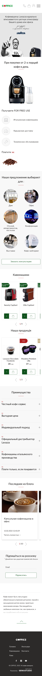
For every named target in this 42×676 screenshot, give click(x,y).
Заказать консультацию (21, 262)
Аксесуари (26, 647)
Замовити (13, 316)
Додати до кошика (13, 371)
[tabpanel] (11, 301)
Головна (12, 647)
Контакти (25, 651)
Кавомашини (14, 651)
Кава (11, 655)
